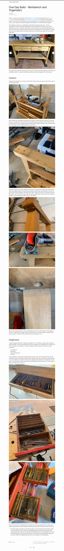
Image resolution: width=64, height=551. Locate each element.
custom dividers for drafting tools (32, 19)
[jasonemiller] (30, 547)
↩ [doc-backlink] (49, 534)
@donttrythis (33, 18)
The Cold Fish (13, 2)
